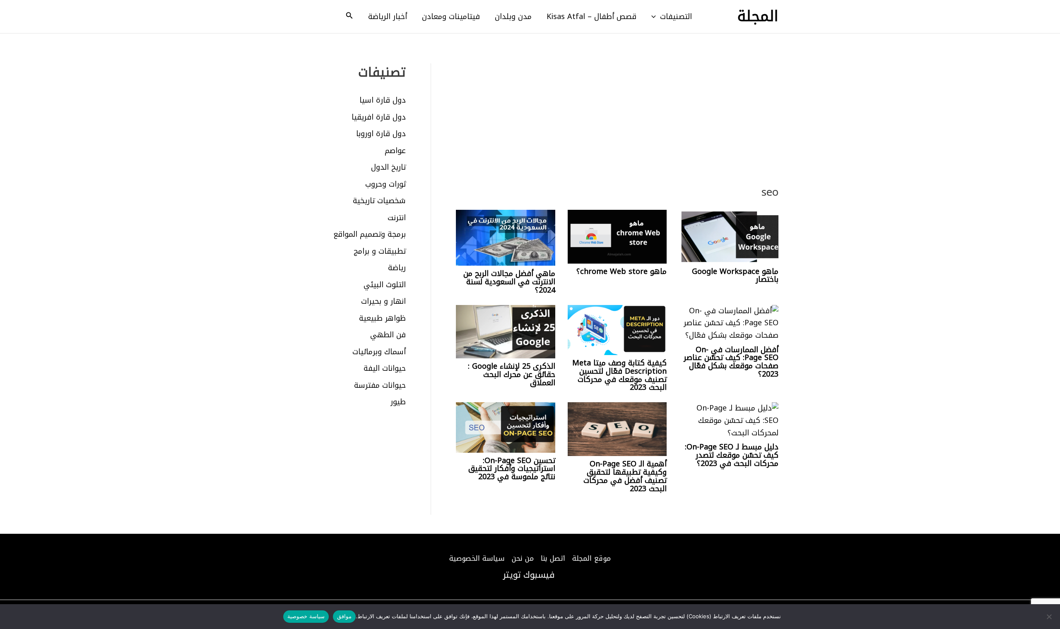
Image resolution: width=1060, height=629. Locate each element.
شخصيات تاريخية (379, 201)
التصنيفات (676, 17)
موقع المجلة (591, 558)
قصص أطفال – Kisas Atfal (591, 17)
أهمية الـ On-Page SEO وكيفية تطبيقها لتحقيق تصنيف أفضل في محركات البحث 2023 (625, 476)
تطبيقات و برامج (380, 251)
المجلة (757, 16)
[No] (1050, 616)
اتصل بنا (553, 558)
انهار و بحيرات (383, 301)
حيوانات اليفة (385, 368)
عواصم (395, 151)
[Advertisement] (617, 124)
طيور (398, 402)
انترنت (397, 218)
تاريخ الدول (388, 167)
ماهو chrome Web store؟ (621, 271)
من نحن (523, 558)
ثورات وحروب (385, 184)
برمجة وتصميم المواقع (369, 234)
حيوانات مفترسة (380, 385)
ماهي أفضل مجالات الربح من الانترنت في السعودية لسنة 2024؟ (509, 281)
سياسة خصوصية (305, 616)
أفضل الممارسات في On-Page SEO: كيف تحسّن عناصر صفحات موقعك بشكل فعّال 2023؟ (731, 362)
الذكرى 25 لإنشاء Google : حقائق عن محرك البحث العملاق (511, 374)
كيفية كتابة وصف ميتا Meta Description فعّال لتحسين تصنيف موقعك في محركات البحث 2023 (619, 375)
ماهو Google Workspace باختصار (735, 275)
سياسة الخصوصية (477, 558)
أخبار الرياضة (387, 17)
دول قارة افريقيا (379, 117)
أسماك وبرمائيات (379, 352)
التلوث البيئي (385, 285)
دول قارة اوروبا (381, 134)
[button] (655, 16)
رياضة (397, 268)
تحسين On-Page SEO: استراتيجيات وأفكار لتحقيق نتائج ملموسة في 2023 (511, 469)
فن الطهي (388, 335)
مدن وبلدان (513, 17)
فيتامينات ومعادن (451, 17)
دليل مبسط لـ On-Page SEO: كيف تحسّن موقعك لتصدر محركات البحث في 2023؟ (731, 455)
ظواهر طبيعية (382, 318)
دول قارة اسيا (382, 100)
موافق (344, 616)
